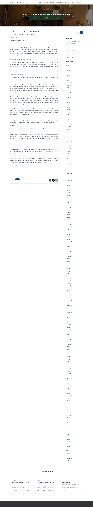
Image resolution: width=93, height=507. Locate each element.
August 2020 (69, 229)
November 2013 (69, 393)
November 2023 (69, 146)
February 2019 (69, 271)
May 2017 (68, 322)
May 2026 (68, 75)
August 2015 (69, 373)
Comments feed (69, 458)
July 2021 (68, 214)
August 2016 (69, 344)
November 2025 (69, 90)
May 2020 (68, 236)
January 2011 (69, 412)
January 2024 (69, 143)
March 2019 (69, 268)
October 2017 (69, 310)
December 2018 (69, 275)
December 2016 (69, 334)
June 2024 (68, 131)
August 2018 (69, 285)
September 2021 (69, 209)
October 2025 (69, 92)
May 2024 (68, 134)
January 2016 (69, 361)
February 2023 (69, 168)
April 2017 (69, 324)
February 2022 (69, 197)
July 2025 (68, 99)
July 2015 (68, 376)
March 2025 (69, 109)
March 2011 (69, 407)
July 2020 (68, 231)
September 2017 (69, 312)
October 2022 (69, 178)
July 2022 (68, 185)
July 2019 (68, 258)
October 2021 (69, 207)
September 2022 (69, 180)
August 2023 (69, 153)
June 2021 (68, 217)
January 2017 (69, 332)
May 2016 (68, 351)
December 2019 (69, 246)
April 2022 (69, 192)
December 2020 (69, 219)
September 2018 (69, 283)
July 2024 (68, 129)
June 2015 (68, 378)
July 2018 (68, 288)
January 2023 (69, 170)
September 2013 (69, 395)
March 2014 (69, 383)
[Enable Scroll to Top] (90, 504)
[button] (54, 2)
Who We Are (39, 2)
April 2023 (69, 163)
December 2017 (69, 305)
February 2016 (69, 359)
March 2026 (69, 80)
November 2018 (69, 278)
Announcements (59, 2)
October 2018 (69, 280)
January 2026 (69, 85)
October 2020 (69, 224)
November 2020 (69, 222)
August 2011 (69, 398)
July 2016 (68, 346)
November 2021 (69, 205)
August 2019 (69, 256)
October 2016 (69, 339)
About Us (68, 431)
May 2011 (68, 403)
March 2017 (69, 327)
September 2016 (69, 341)
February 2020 (69, 241)
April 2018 (69, 295)
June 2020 (68, 234)
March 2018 (69, 297)
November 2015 (69, 366)
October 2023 (69, 148)
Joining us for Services (49, 2)
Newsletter (78, 2)
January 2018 (69, 302)
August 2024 (69, 126)
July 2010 (68, 417)
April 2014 (69, 381)
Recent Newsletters (70, 57)
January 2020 (69, 244)
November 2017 (69, 307)
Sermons (67, 2)
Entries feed (69, 455)
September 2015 (69, 371)
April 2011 (68, 405)
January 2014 (69, 388)
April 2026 (69, 77)
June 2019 (68, 261)
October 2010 (69, 415)
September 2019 (69, 253)
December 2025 (69, 87)
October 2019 (69, 251)
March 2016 (69, 356)
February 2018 (69, 300)
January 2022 (69, 200)
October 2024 (69, 121)
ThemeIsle (81, 504)
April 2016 (69, 354)
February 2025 (69, 112)
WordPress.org (69, 460)
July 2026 (68, 70)
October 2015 (69, 368)
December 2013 (69, 390)
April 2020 (69, 239)
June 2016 (68, 349)
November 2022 (69, 175)
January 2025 (69, 114)
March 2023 (69, 165)
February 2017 (69, 329)
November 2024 (69, 119)
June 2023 (68, 158)
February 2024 (69, 141)
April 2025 (69, 107)
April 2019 (69, 266)
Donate (72, 2)
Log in (68, 453)
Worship (68, 446)
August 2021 (69, 212)
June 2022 (68, 187)
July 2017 (68, 317)
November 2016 (69, 337)
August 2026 (69, 68)
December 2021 (69, 202)
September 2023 (69, 151)
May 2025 (68, 104)
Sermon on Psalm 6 (70, 50)
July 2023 (68, 156)
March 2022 (69, 195)
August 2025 (69, 97)
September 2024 (69, 124)
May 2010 (68, 422)
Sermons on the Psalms (71, 444)
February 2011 (69, 410)
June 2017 (68, 319)
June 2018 (68, 290)
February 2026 (69, 82)
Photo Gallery (69, 439)
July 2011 (68, 400)
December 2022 (69, 173)
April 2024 (69, 136)
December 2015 (69, 363)
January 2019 (69, 273)
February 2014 (69, 385)
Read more (26, 491)
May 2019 (68, 263)
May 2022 (68, 190)
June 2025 (68, 102)
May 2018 (68, 293)
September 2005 (69, 425)
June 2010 (68, 420)
